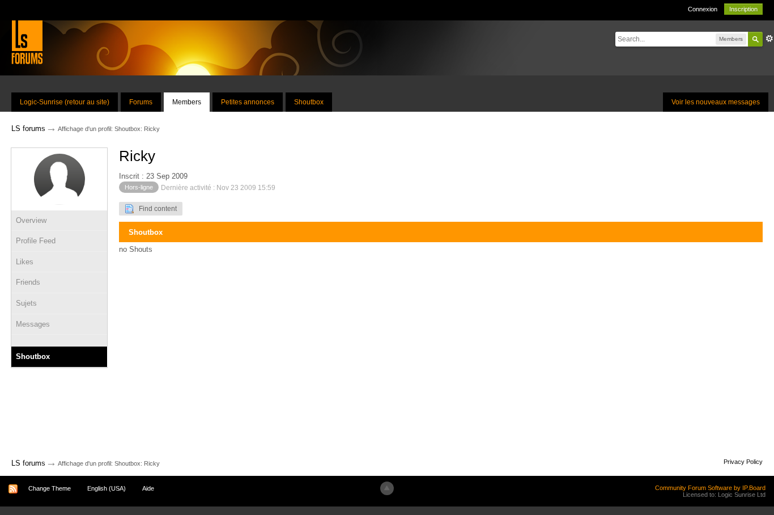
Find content (155, 209)
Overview (31, 220)
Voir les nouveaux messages (715, 102)
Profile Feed (36, 241)
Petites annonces (247, 102)
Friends (28, 282)
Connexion (702, 9)
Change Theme (49, 488)
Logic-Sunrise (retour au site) (64, 102)
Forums (140, 102)
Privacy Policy (743, 461)
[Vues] (59, 340)
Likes (24, 262)
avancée (769, 38)
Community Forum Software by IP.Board (710, 487)
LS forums (28, 463)
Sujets (26, 303)
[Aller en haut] (387, 488)
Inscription (743, 9)
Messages (33, 324)
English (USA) (106, 488)
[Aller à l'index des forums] (26, 41)
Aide (148, 488)
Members (186, 102)
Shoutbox (309, 102)
